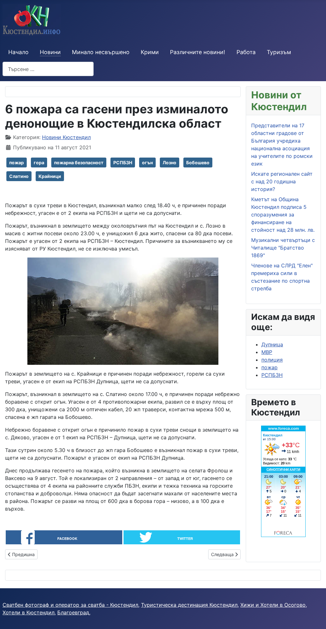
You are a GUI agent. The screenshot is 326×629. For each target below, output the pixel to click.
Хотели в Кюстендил (28, 612)
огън (147, 162)
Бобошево (197, 162)
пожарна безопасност (78, 162)
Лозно (169, 162)
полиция (272, 360)
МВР (266, 352)
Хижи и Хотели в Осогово (273, 605)
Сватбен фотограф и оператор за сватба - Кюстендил (70, 605)
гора (39, 162)
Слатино (19, 176)
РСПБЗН (122, 162)
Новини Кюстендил (66, 137)
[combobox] (48, 69)
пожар (16, 162)
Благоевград (73, 612)
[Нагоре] (315, 617)
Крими (150, 52)
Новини (50, 52)
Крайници (50, 176)
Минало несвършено (101, 52)
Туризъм (279, 52)
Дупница (272, 344)
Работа (246, 52)
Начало (18, 52)
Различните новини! (197, 52)
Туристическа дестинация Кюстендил (189, 605)
